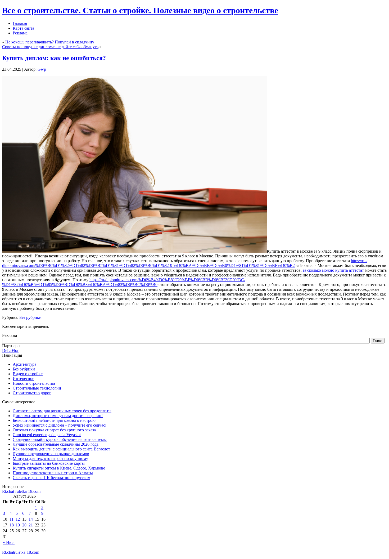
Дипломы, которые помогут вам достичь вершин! (58, 415)
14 (31, 519)
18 (12, 525)
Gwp (42, 69)
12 (18, 519)
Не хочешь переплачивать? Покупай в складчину (49, 42)
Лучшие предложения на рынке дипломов (51, 453)
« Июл (9, 542)
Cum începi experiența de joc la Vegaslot (47, 434)
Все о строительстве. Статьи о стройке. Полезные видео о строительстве (140, 10)
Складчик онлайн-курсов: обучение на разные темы (60, 439)
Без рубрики (30, 317)
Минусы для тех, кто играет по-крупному (50, 458)
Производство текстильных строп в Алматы (53, 473)
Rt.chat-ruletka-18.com (21, 491)
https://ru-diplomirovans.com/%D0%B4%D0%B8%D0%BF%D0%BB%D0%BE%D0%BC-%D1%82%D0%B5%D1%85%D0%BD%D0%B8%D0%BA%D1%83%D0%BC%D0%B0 (123, 282)
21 (31, 525)
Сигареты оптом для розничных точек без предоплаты (62, 411)
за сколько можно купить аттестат (333, 270)
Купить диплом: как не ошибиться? (54, 58)
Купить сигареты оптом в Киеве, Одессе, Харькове (59, 468)
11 (11, 519)
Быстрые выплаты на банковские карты (49, 463)
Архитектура (24, 364)
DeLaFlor (10, 350)
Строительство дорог (32, 393)
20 (24, 525)
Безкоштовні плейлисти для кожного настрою (54, 420)
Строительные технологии (37, 388)
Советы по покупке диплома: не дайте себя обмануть (50, 46)
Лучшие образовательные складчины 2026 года (55, 444)
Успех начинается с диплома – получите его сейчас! (59, 425)
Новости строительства (34, 383)
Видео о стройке (28, 374)
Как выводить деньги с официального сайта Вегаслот (61, 449)
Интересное (23, 378)
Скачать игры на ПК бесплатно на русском (51, 477)
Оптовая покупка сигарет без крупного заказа (54, 430)
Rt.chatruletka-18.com (20, 552)
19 (18, 525)
